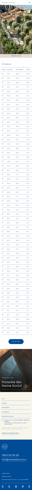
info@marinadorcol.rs (14, 459)
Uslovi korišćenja (15, 429)
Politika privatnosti (6, 476)
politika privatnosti (6, 429)
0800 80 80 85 (10, 455)
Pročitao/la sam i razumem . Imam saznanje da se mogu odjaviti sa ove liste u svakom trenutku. (16, 422)
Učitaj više (16, 341)
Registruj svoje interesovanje (10, 433)
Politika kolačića (6, 473)
